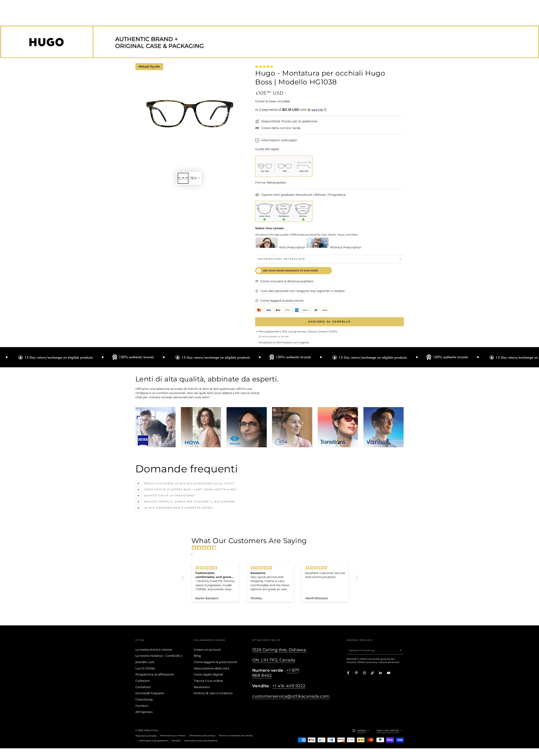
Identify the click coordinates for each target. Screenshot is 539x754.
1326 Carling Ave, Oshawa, (279, 649)
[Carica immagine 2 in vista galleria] (194, 178)
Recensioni (202, 687)
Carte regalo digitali (208, 674)
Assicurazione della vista (211, 668)
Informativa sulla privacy (202, 735)
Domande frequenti (149, 693)
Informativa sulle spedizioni (153, 740)
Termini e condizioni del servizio (236, 735)
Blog (197, 655)
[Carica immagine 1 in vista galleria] (183, 178)
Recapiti (176, 740)
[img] (271, 547)
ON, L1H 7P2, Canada (273, 660)
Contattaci (143, 687)
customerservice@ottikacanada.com (291, 696)
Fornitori (141, 705)
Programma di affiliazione (154, 674)
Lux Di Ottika (145, 668)
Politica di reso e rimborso (213, 693)
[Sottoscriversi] (402, 650)
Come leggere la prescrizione (215, 662)
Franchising (144, 699)
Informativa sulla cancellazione (200, 740)
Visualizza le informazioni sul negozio (284, 342)
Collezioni (142, 680)
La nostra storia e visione (153, 649)
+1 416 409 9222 (289, 685)
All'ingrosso (144, 712)
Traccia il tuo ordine (208, 680)
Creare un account (207, 649)
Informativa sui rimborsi (172, 735)
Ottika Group (151, 730)
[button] (329, 110)
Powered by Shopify (145, 735)
